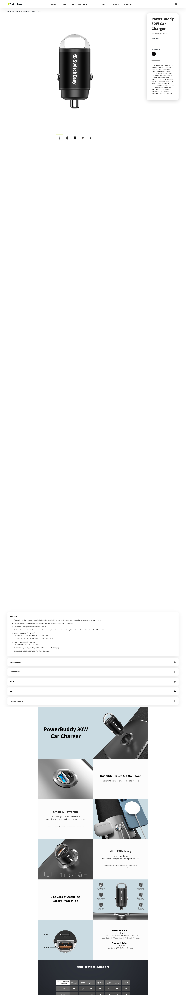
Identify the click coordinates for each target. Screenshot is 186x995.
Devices (54, 4)
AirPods (94, 4)
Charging (116, 4)
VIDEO (12, 682)
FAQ (11, 691)
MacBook (105, 4)
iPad (72, 4)
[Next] (136, 73)
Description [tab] (156, 60)
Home (9, 11)
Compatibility (15, 672)
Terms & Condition (17, 701)
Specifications (15, 662)
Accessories (128, 4)
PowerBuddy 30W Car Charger (32, 11)
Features (13, 616)
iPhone (63, 4)
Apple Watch (82, 4)
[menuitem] (55, 4)
